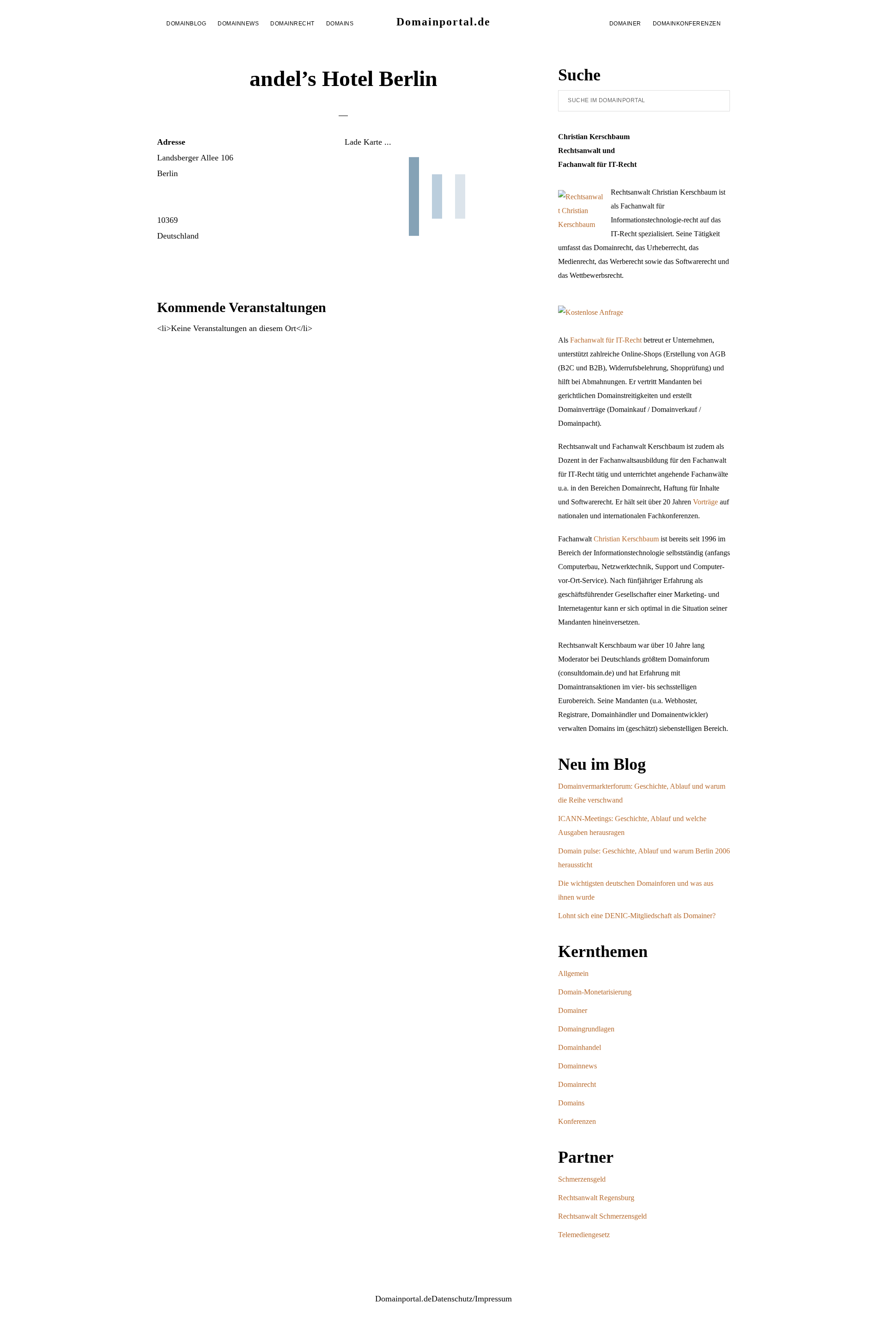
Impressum (493, 1298)
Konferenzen (577, 1121)
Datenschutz (452, 1298)
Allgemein (573, 973)
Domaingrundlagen (586, 1029)
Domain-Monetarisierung (595, 992)
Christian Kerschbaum (626, 539)
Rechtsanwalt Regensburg (596, 1198)
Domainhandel (579, 1047)
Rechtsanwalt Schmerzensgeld (602, 1216)
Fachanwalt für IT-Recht (606, 340)
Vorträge (705, 502)
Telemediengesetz (584, 1235)
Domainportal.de (443, 22)
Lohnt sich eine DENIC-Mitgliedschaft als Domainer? (637, 916)
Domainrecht (577, 1084)
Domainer (572, 1010)
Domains (571, 1103)
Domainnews (577, 1066)
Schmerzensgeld (582, 1179)
